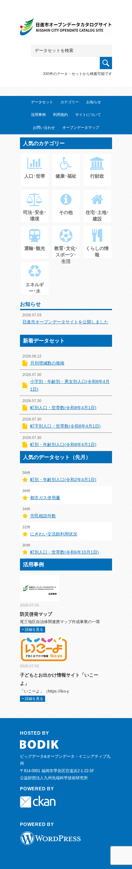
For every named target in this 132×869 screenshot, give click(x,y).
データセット (42, 102)
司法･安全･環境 (34, 215)
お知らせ (93, 102)
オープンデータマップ (80, 127)
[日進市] (66, 28)
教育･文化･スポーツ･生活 (66, 255)
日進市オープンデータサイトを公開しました (65, 321)
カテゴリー (69, 102)
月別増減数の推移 (47, 363)
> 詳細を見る (32, 629)
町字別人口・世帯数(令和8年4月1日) (65, 426)
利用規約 (60, 115)
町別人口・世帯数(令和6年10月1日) (64, 552)
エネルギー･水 (34, 288)
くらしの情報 (97, 251)
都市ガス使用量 (45, 497)
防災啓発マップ (36, 614)
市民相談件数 (43, 515)
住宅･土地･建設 (97, 215)
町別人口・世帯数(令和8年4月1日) (63, 407)
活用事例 (38, 115)
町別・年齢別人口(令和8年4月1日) (63, 444)
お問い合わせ (44, 127)
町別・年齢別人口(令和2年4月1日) (63, 479)
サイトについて (88, 115)
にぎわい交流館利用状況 (53, 533)
